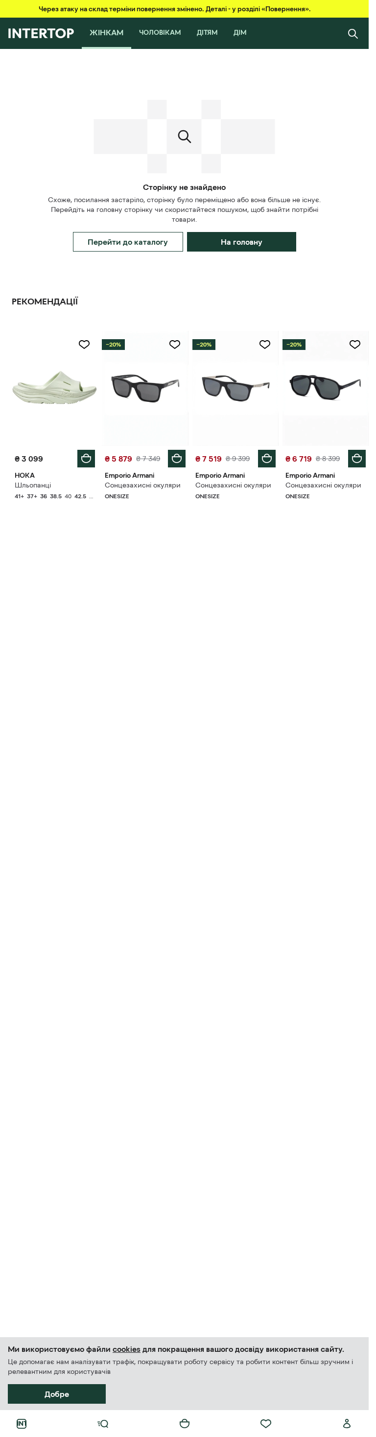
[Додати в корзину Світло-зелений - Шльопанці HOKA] (86, 458)
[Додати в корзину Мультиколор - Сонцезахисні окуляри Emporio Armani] (177, 458)
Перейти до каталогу (128, 242)
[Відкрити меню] (103, 1424)
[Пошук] (353, 33)
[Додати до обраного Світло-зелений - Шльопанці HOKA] (84, 344)
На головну (241, 242)
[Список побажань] (266, 1424)
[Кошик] (184, 1424)
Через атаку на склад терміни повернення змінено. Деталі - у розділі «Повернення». (175, 8)
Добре (57, 1394)
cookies (127, 1349)
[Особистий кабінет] (347, 1424)
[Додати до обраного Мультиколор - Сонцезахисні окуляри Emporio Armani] (175, 344)
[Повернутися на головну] (41, 33)
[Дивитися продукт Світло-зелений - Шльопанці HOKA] (55, 388)
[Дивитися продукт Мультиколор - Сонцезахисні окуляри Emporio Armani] (145, 388)
